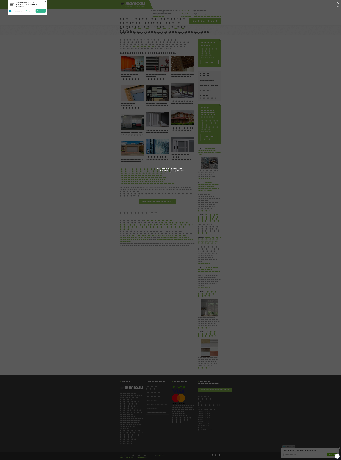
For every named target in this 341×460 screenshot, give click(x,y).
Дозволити (40, 11)
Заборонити (30, 11)
